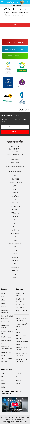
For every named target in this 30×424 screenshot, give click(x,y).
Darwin (15, 277)
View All (18, 384)
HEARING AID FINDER (15, 56)
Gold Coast (15, 226)
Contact (3, 307)
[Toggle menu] (2, 2)
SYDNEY (15, 203)
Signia (3, 373)
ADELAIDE (15, 240)
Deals (3, 303)
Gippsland (15, 192)
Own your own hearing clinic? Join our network (6, 346)
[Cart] (27, 2)
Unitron (3, 380)
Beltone (18, 380)
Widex (18, 377)
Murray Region (15, 196)
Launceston (15, 267)
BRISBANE (15, 223)
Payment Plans (6, 340)
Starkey (18, 373)
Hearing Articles (6, 337)
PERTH (15, 250)
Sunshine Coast (15, 233)
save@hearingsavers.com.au (15, 166)
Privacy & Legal (6, 352)
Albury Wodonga (15, 186)
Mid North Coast (15, 206)
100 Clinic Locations (14, 171)
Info (2, 296)
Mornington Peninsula (15, 182)
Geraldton (15, 257)
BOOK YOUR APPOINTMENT (15, 49)
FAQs (3, 293)
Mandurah (15, 260)
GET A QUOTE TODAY (15, 42)
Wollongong (15, 213)
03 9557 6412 (15, 159)
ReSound (4, 387)
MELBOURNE (15, 179)
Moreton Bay (15, 230)
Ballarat (15, 189)
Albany (15, 254)
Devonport (15, 271)
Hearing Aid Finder (7, 322)
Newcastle (15, 209)
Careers (3, 355)
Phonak (3, 377)
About (3, 300)
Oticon (3, 384)
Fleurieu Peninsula (15, 243)
